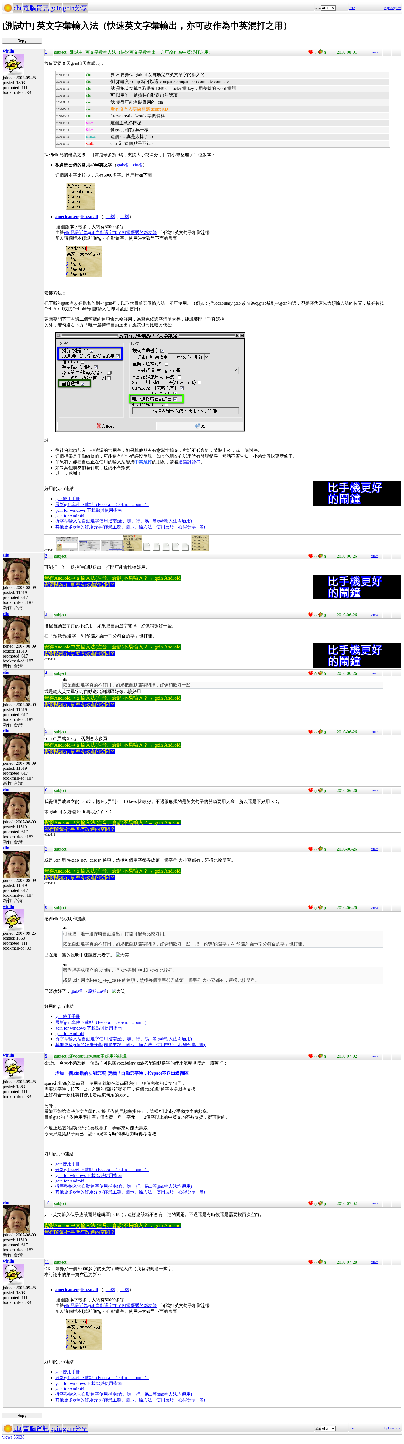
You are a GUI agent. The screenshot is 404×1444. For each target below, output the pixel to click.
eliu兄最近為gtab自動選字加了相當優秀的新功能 (110, 232)
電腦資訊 (36, 8)
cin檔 (138, 165)
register (396, 8)
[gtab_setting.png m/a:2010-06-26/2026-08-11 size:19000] (112, 550)
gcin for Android (69, 515)
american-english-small (76, 216)
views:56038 (13, 1437)
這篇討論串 (189, 462)
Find (352, 8)
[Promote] (310, 52)
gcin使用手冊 (67, 498)
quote (374, 52)
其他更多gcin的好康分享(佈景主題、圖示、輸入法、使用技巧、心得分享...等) (130, 526)
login (387, 8)
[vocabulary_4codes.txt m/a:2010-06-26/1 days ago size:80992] (147, 550)
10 (47, 1203)
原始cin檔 (97, 991)
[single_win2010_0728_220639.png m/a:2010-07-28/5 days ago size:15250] (132, 550)
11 (47, 1261)
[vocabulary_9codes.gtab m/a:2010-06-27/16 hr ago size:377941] (166, 550)
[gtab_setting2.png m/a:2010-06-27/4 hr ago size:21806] (89, 550)
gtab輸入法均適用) (174, 521)
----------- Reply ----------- (22, 41)
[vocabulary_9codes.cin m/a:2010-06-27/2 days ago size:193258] (157, 550)
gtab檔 (123, 165)
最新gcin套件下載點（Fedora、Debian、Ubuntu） (102, 504)
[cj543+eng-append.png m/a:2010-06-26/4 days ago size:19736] (67, 550)
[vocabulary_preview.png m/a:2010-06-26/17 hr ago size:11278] (200, 550)
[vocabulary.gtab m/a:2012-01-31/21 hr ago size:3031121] (186, 550)
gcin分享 (75, 8)
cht (17, 8)
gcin (56, 8)
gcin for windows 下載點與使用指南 (88, 510)
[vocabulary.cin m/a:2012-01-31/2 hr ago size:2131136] (176, 550)
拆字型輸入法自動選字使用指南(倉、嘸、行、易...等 (106, 521)
